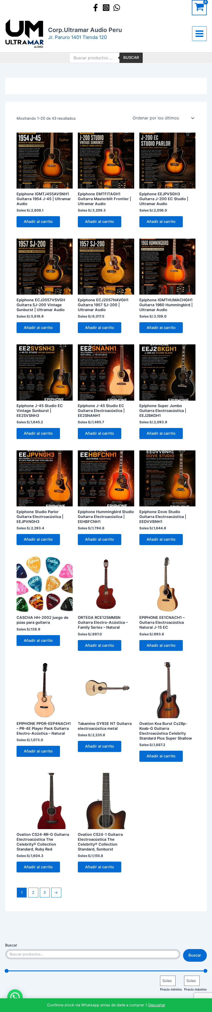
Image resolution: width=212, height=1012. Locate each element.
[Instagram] (106, 7)
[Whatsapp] (116, 7)
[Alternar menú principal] (199, 33)
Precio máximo (195, 989)
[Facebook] (95, 7)
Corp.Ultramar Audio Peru (85, 30)
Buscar (11, 945)
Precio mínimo (171, 989)
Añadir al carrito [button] (38, 221)
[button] (15, 997)
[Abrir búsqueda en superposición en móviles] (106, 58)
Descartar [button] (156, 1005)
